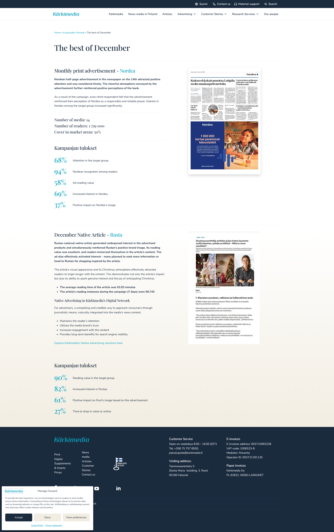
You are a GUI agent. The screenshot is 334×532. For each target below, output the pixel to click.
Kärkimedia (116, 14)
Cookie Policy (37, 525)
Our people (271, 14)
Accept (19, 517)
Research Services (243, 14)
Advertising (184, 14)
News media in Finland (142, 14)
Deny (47, 517)
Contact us (223, 4)
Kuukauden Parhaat (73, 32)
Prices (58, 472)
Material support (248, 4)
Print (57, 454)
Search (272, 4)
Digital (58, 459)
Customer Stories (212, 14)
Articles (167, 14)
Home (57, 32)
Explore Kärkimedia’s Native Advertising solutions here (88, 343)
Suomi (204, 4)
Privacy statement (53, 525)
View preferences (76, 517)
